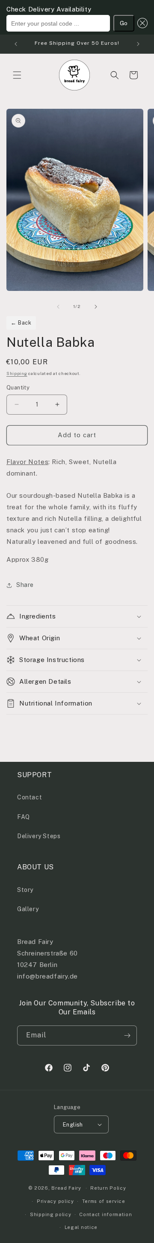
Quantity (18, 387)
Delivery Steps (38, 836)
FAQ (23, 816)
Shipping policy (50, 1214)
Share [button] (25, 584)
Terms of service (103, 1201)
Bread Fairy (66, 1188)
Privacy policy (55, 1201)
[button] (141, 23)
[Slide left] (58, 306)
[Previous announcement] (15, 44)
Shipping (16, 373)
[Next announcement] (138, 44)
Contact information (105, 1214)
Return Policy (108, 1188)
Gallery (27, 909)
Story (25, 889)
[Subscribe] (127, 1035)
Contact (29, 797)
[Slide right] (95, 306)
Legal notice (81, 1227)
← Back (21, 322)
